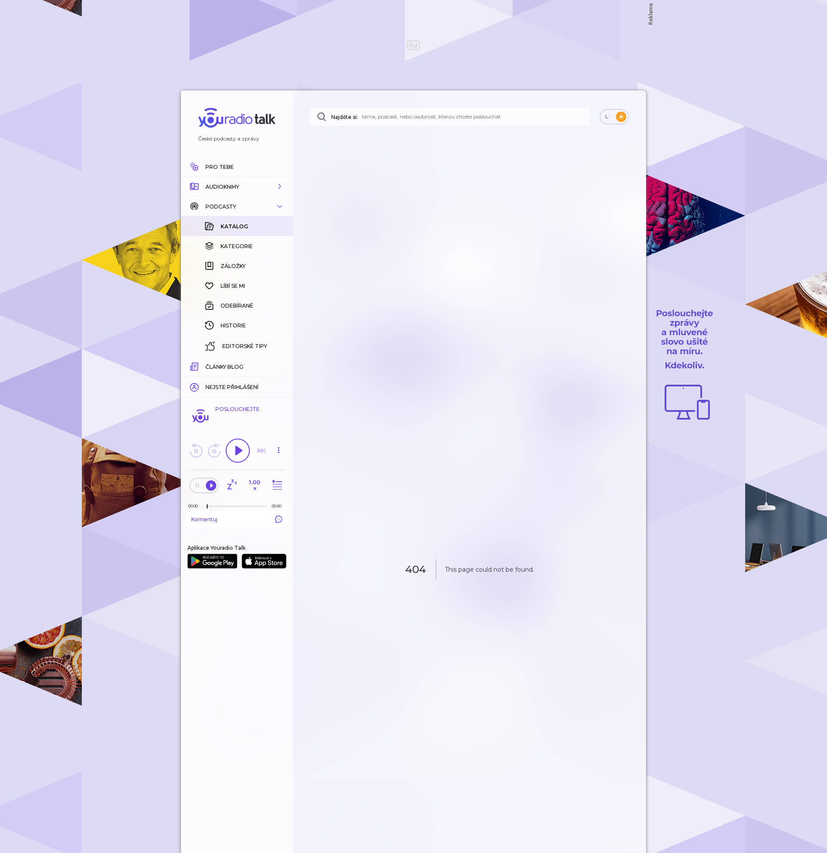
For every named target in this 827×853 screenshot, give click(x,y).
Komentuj (204, 519)
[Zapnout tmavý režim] (614, 117)
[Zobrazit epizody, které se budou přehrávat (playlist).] (276, 485)
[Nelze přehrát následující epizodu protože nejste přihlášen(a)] (261, 451)
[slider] (207, 506)
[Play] (237, 450)
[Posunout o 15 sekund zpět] (196, 451)
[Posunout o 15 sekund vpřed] (214, 451)
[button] (237, 186)
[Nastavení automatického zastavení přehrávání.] (231, 485)
